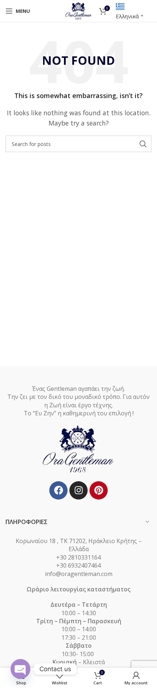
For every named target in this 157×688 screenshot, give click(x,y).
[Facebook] (58, 490)
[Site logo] (78, 10)
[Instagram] (78, 490)
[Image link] (78, 449)
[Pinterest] (98, 490)
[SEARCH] (143, 143)
